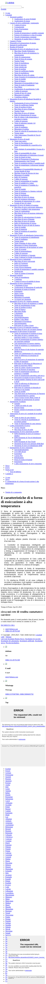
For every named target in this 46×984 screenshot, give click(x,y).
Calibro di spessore (21, 91)
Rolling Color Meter (21, 319)
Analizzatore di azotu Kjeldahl (25, 19)
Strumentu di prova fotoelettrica (21, 283)
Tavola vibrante (19, 428)
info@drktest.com (11, 629)
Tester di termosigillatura (23, 251)
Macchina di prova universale (24, 261)
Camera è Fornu (15, 41)
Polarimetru (18, 291)
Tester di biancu (19, 81)
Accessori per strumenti (22, 299)
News (7, 466)
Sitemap (8, 637)
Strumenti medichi (16, 275)
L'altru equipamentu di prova (20, 426)
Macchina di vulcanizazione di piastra (27, 217)
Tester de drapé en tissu (22, 157)
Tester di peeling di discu (23, 107)
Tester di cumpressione (22, 57)
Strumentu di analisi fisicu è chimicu (27, 39)
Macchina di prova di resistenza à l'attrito (28, 303)
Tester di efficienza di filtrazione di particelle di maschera (26, 384)
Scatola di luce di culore (22, 93)
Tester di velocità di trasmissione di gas (28, 131)
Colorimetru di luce (21, 285)
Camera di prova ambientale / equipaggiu (24, 23)
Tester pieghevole (20, 67)
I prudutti (8, 15)
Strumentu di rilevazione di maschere (23, 331)
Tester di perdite (20, 392)
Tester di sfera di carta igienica (25, 418)
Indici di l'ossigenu (20, 177)
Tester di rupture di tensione (24, 273)
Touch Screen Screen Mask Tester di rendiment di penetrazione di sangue (27, 399)
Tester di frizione (20, 193)
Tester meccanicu (20, 141)
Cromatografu (19, 27)
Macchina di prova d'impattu (24, 109)
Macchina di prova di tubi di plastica (27, 225)
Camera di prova (20, 25)
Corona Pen (18, 456)
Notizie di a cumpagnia (13, 492)
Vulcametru (18, 215)
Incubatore (18, 31)
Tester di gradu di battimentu (24, 85)
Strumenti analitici (16, 17)
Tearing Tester (19, 61)
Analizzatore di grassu (22, 21)
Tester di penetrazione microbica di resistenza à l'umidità (26, 372)
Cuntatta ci (9, 474)
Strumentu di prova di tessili (19, 139)
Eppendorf (18, 454)
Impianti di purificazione (18, 45)
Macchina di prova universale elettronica (28, 207)
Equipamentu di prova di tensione (26, 103)
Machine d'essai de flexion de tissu (26, 173)
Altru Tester (18, 233)
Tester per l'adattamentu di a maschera (27, 353)
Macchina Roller (20, 311)
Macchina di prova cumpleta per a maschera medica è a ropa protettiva (26, 336)
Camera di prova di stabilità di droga (27, 281)
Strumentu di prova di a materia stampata (24, 301)
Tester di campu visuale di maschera (27, 367)
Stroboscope (18, 271)
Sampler (17, 404)
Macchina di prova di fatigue (24, 113)
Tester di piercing (20, 65)
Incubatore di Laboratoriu (10, 641)
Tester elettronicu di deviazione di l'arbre (28, 247)
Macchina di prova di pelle (23, 430)
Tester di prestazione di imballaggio (26, 237)
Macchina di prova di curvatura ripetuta (28, 329)
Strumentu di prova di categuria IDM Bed (29, 444)
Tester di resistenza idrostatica (24, 199)
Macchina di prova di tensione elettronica (28, 213)
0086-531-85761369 (12, 631)
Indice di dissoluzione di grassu (25, 115)
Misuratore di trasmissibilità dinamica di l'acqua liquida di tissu (28, 170)
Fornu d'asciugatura (21, 29)
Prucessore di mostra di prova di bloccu (28, 377)
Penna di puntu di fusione (23, 460)
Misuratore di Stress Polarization (25, 245)
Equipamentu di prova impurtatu (21, 448)
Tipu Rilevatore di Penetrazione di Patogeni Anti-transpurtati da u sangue (29, 395)
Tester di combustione (22, 211)
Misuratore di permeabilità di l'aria (26, 83)
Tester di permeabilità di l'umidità (26, 181)
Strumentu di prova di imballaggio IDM (28, 446)
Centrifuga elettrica (21, 97)
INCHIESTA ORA (8, 625)
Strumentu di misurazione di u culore (27, 201)
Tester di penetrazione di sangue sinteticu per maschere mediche (28, 340)
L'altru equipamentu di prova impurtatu (28, 464)
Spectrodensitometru (21, 317)
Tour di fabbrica (15, 472)
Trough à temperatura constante (25, 37)
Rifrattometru (19, 295)
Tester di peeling (20, 69)
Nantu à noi (9, 470)
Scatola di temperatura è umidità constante (29, 33)
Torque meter (19, 133)
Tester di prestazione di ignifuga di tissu (28, 333)
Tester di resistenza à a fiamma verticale (28, 191)
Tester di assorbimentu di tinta (24, 305)
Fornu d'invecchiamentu (22, 267)
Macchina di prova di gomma (24, 221)
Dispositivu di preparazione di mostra (23, 43)
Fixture (16, 412)
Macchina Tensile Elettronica (24, 51)
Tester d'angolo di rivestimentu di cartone (28, 77)
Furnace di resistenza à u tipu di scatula (28, 35)
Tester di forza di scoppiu (23, 59)
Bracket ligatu (19, 408)
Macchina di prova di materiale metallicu (24, 327)
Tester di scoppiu (20, 249)
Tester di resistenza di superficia (25, 231)
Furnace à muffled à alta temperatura (27, 209)
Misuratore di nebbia (21, 129)
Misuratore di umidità (21, 95)
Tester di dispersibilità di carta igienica (27, 424)
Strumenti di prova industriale (20, 259)
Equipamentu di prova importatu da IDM (24, 432)
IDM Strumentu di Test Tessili (25, 442)
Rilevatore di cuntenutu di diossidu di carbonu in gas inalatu (27, 389)
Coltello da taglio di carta (23, 406)
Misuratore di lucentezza (22, 321)
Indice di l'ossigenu (21, 263)
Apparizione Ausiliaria (18, 402)
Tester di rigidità (20, 79)
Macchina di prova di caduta (24, 75)
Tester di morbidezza (21, 63)
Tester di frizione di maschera (24, 369)
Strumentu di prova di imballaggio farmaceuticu (26, 235)
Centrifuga (18, 279)
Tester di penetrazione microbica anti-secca (29, 375)
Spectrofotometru (20, 323)
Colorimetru (18, 313)
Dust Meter (18, 87)
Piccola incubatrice (12, 643)
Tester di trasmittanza (21, 277)
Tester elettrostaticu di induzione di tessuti (29, 155)
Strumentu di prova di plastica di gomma (24, 205)
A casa (7, 13)
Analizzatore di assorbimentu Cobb (26, 89)
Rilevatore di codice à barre (24, 325)
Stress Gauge (19, 293)
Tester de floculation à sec (23, 143)
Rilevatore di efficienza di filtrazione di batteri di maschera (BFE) (28, 364)
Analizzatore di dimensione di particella (28, 287)
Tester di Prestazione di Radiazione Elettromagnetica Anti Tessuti (26, 160)
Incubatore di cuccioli (32, 639)
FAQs (7, 468)
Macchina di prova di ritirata (24, 197)
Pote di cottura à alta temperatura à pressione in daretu (26, 118)
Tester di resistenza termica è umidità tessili (29, 163)
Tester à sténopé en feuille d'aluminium (28, 257)
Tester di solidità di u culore (24, 183)
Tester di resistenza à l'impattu (24, 255)
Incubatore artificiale (27, 641)
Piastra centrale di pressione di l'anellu (27, 410)
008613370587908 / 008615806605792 (19, 694)
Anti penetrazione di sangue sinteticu (27, 343)
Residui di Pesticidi (16, 47)
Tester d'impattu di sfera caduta (25, 243)
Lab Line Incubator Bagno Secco (12, 639)
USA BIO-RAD (20, 452)
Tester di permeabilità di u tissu (25, 153)
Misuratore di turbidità (22, 297)
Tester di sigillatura (21, 127)
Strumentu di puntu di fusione (24, 289)
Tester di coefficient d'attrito (24, 71)
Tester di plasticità (20, 229)
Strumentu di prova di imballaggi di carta (24, 49)
